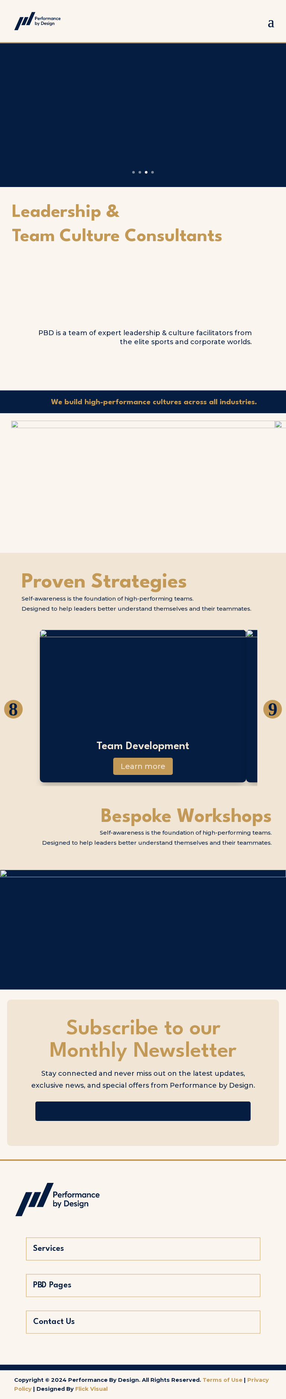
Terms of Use (222, 1380)
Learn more (143, 766)
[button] (13, 709)
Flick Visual (91, 1389)
